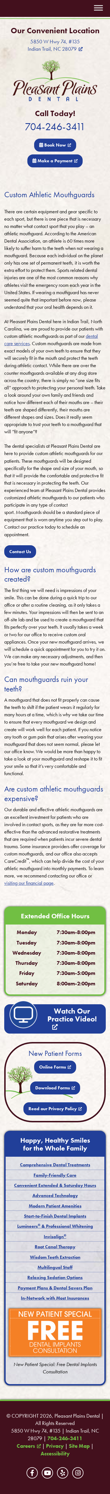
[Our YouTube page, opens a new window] (47, 1473)
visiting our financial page (29, 883)
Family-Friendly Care (55, 1175)
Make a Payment (54, 161)
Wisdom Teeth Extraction (55, 1257)
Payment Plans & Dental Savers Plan (55, 1288)
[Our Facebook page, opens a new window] (32, 1473)
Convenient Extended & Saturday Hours (55, 1185)
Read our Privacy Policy (52, 1109)
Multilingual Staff (55, 1267)
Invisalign (55, 1237)
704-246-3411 (55, 126)
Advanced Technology (55, 1195)
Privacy (55, 1446)
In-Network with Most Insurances (55, 1298)
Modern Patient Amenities (55, 1206)
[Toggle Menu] (98, 8)
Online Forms (52, 1067)
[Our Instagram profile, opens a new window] (77, 1473)
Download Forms (52, 1088)
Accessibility (55, 1453)
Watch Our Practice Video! (72, 1015)
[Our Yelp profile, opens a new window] (62, 1473)
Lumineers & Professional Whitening (55, 1226)
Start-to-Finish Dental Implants (55, 1216)
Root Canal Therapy (55, 1247)
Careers (26, 1446)
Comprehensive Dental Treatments (55, 1165)
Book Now (54, 145)
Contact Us (20, 552)
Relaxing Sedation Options (55, 1277)
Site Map (79, 1446)
